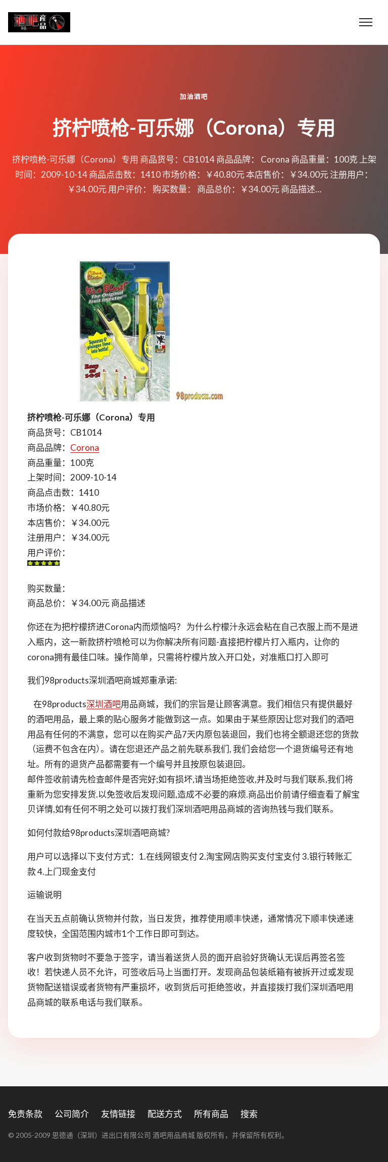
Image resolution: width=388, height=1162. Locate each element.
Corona (84, 447)
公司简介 (72, 1113)
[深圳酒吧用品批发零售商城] (39, 22)
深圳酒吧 (103, 704)
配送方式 (165, 1113)
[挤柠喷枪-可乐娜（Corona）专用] (193, 331)
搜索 (249, 1113)
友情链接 (118, 1113)
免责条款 (25, 1113)
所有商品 (211, 1113)
